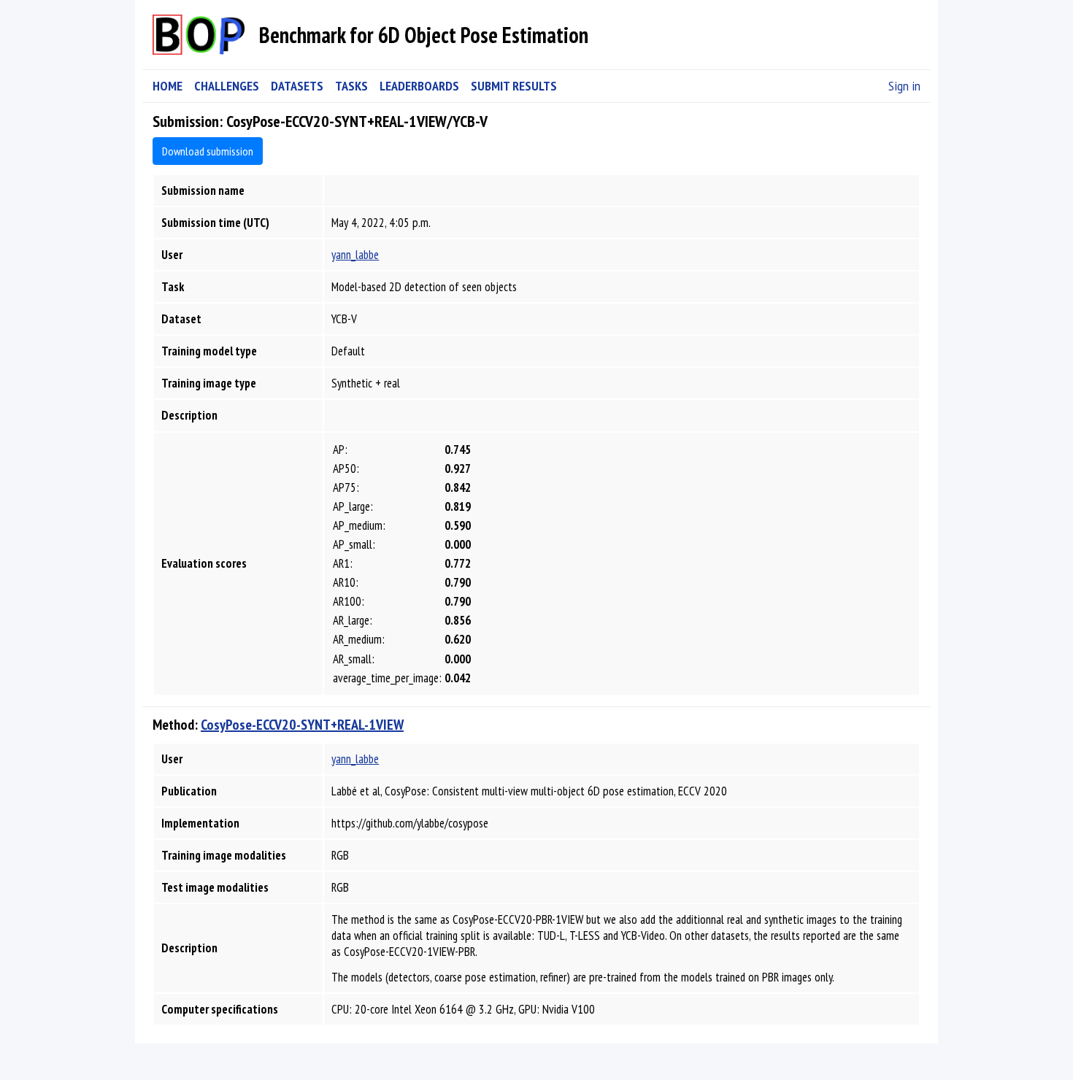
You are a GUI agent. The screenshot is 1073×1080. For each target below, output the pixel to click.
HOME (167, 85)
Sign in (904, 85)
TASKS (351, 85)
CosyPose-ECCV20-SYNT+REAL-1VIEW (302, 724)
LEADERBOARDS (419, 85)
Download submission (207, 151)
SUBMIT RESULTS (514, 85)
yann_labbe (355, 255)
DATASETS (297, 85)
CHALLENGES (226, 85)
